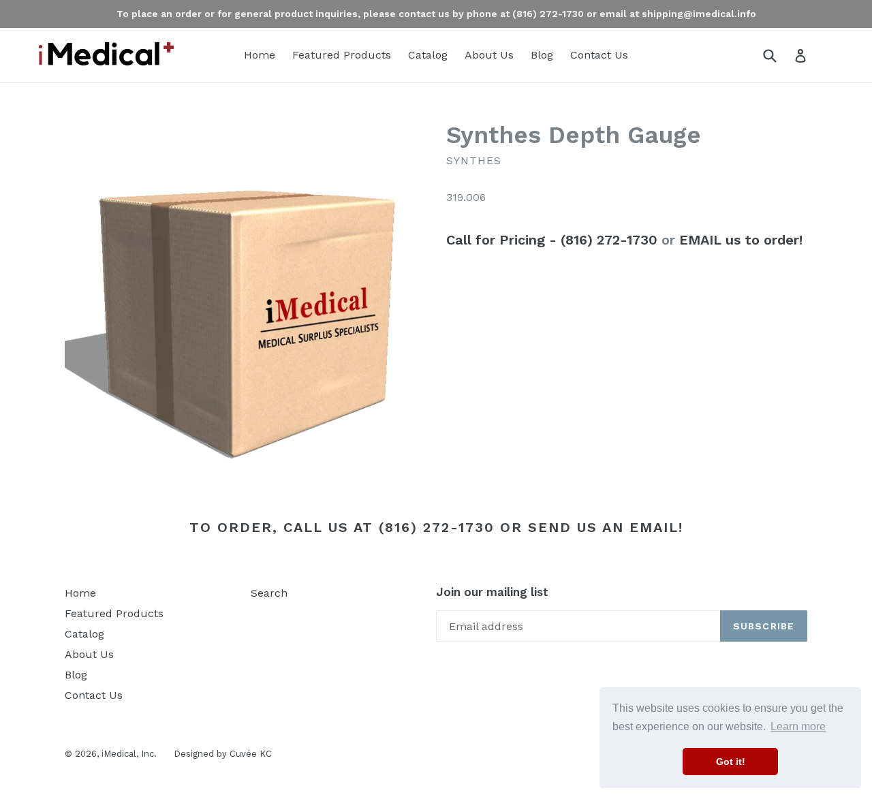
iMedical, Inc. (129, 754)
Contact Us (599, 54)
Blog (542, 54)
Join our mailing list (492, 592)
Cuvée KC (251, 754)
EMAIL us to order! (741, 240)
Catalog (428, 54)
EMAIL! (656, 527)
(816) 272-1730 (437, 527)
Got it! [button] (730, 761)
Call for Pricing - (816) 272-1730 (551, 240)
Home (259, 54)
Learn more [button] (798, 726)
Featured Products (341, 54)
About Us (489, 54)
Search (269, 592)
